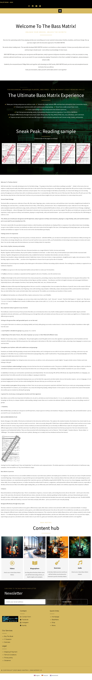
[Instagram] (29, 6)
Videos (12, 568)
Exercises (57, 568)
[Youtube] (36, 6)
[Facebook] (32, 6)
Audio (80, 568)
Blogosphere (34, 568)
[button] (60, 11)
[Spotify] (40, 6)
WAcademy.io (36, 670)
